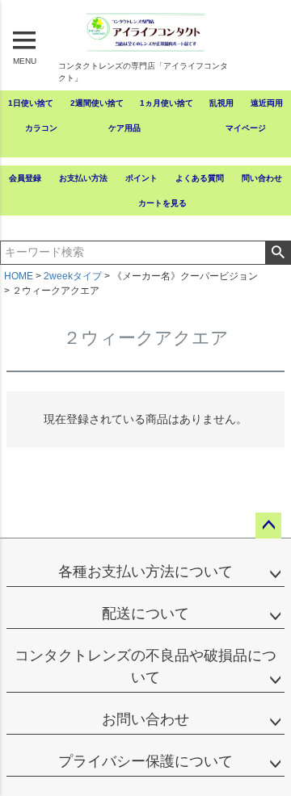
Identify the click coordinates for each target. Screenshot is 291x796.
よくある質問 (199, 178)
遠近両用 (267, 102)
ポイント (141, 178)
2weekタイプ (73, 276)
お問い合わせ (145, 719)
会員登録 (25, 178)
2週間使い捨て (97, 102)
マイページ (246, 128)
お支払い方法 (83, 178)
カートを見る (162, 203)
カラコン (41, 128)
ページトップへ (268, 525)
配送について (145, 613)
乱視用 (221, 102)
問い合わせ (262, 178)
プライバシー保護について (145, 761)
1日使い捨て (30, 102)
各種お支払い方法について (145, 571)
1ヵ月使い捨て (166, 102)
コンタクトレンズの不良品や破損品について (145, 666)
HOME (18, 276)
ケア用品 (124, 128)
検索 (277, 252)
